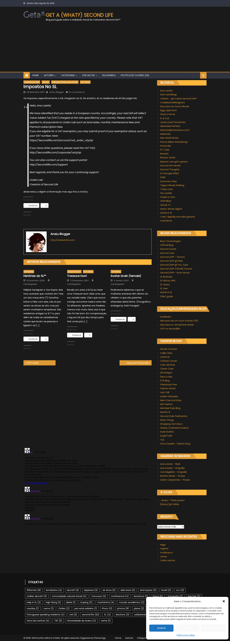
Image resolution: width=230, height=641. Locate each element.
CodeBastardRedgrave (172, 102)
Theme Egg (99, 637)
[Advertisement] (115, 48)
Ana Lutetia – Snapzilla (172, 468)
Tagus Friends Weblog (172, 185)
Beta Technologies (170, 241)
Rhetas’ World (167, 157)
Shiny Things (167, 420)
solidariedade (143, 614)
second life (90, 614)
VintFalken (165, 201)
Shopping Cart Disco (171, 424)
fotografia (175, 596)
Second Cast (167, 253)
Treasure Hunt (77, 276)
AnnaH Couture (168, 349)
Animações (148, 590)
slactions (122, 614)
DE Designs (166, 372)
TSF (58, 620)
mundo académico (132, 602)
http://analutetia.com (63, 240)
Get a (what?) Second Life (79, 14)
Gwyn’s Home (167, 114)
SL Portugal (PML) (169, 173)
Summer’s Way (168, 181)
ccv (180, 590)
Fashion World (167, 388)
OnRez (64, 608)
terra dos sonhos (38, 620)
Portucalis (165, 145)
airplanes (91, 590)
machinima (105, 602)
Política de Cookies (186, 635)
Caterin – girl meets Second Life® (178, 98)
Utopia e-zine (167, 197)
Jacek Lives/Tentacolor (173, 122)
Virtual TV (165, 205)
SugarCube (166, 435)
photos (123, 608)
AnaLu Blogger (56, 92)
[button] (223, 601)
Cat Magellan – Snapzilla (173, 472)
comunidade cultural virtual (69, 596)
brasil (166, 590)
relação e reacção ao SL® (65, 82)
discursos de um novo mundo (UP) (179, 320)
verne (106, 620)
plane (139, 608)
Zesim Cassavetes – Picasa (175, 479)
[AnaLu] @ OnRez (169, 504)
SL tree (164, 288)
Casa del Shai (167, 364)
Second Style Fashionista (173, 416)
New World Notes (169, 137)
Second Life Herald (170, 165)
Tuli (162, 439)
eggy (163, 544)
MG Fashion (166, 404)
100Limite (34, 590)
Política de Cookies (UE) (135, 75)
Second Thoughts (170, 169)
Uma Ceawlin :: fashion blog (175, 443)
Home (35, 75)
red (73, 614)
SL (107, 614)
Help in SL (34, 602)
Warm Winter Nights (171, 208)
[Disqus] (87, 404)
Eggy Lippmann (168, 110)
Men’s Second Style (170, 400)
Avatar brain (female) (126, 276)
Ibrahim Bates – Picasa (172, 475)
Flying (158, 596)
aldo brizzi (127, 590)
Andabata (165, 316)
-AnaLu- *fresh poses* (172, 500)
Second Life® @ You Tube (174, 264)
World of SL (166, 212)
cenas (163, 556)
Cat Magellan (30, 284)
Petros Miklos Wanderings (174, 142)
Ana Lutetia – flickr (170, 464)
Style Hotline (167, 431)
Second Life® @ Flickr (171, 260)
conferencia (120, 596)
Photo (107, 608)
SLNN (162, 177)
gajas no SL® (74, 271)
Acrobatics (54, 590)
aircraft (73, 590)
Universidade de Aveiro (81, 620)
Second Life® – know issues (175, 272)
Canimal (164, 357)
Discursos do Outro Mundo (174, 106)
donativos (141, 596)
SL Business (166, 276)
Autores (49, 75)
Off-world (33, 362)
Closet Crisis (167, 368)
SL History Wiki (167, 280)
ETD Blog (164, 380)
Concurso (98, 596)
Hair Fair (194, 596)
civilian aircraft (37, 596)
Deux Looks (166, 376)
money (46, 82)
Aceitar (161, 628)
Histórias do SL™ (34, 276)
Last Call (164, 392)
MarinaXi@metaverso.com (174, 130)
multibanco (166, 552)
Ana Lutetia (166, 90)
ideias (71, 602)
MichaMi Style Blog (170, 408)
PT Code (164, 149)
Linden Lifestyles (169, 396)
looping (86, 602)
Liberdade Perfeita (170, 126)
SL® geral (85, 82)
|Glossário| (108, 75)
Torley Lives (166, 189)
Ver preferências (213, 628)
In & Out (164, 118)
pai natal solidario (85, 608)
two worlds (166, 193)
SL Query (165, 284)
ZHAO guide (166, 296)
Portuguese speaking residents (46, 614)
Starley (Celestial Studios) (174, 427)
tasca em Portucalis (137, 362)
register (164, 548)
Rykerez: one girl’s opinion (174, 161)
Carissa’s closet (168, 360)
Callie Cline (166, 353)
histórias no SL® (31, 82)
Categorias (68, 75)
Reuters (164, 153)
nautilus (33, 608)
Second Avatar (168, 249)
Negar (187, 628)
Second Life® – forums (172, 257)
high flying (53, 602)
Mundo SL (165, 412)
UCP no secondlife (170, 328)
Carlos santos (167, 560)
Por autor (88, 75)
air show (109, 590)
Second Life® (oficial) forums (176, 268)
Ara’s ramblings (168, 94)
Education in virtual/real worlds (177, 324)
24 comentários (77, 92)
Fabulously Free (168, 384)
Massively (165, 134)
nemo (49, 608)
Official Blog (166, 245)
